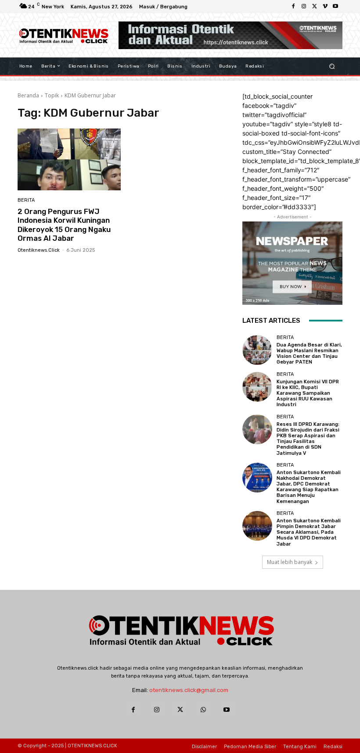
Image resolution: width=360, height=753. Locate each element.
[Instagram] (304, 6)
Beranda (28, 95)
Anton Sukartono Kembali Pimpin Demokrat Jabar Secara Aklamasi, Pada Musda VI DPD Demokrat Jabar (309, 532)
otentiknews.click (39, 250)
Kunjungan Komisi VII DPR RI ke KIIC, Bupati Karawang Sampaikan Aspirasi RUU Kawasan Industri (308, 393)
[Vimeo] (325, 6)
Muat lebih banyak (289, 562)
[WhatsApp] (203, 709)
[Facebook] (293, 6)
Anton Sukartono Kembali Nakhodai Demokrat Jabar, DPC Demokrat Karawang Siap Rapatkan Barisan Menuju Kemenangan (309, 487)
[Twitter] (314, 6)
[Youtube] (335, 6)
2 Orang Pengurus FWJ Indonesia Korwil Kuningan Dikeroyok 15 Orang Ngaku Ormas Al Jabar (64, 225)
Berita (26, 200)
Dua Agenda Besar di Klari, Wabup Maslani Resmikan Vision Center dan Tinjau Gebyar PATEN (309, 353)
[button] (332, 66)
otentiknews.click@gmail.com (188, 690)
